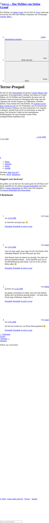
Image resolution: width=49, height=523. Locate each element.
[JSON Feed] (18, 476)
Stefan (46, 287)
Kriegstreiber (17, 93)
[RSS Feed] (18, 495)
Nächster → (5, 339)
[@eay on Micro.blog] (18, 402)
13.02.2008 (11, 322)
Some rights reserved (11, 499)
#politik (7, 168)
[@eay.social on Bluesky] (18, 384)
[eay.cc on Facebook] (18, 458)
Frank (46, 216)
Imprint (34, 499)
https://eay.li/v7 (13, 172)
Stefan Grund (18, 12)
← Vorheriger (5, 334)
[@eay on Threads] (18, 421)
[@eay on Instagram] (18, 439)
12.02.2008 (11, 218)
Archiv (2, 336)
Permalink (8, 226)
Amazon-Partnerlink (30, 186)
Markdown (16, 174)
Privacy (27, 499)
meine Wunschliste (13, 188)
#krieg (7, 166)
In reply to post (26, 226)
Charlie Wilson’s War (39, 93)
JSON (8, 174)
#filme (7, 162)
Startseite (3, 341)
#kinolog (8, 164)
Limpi (46, 245)
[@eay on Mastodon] (18, 365)
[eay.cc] (24, 7)
